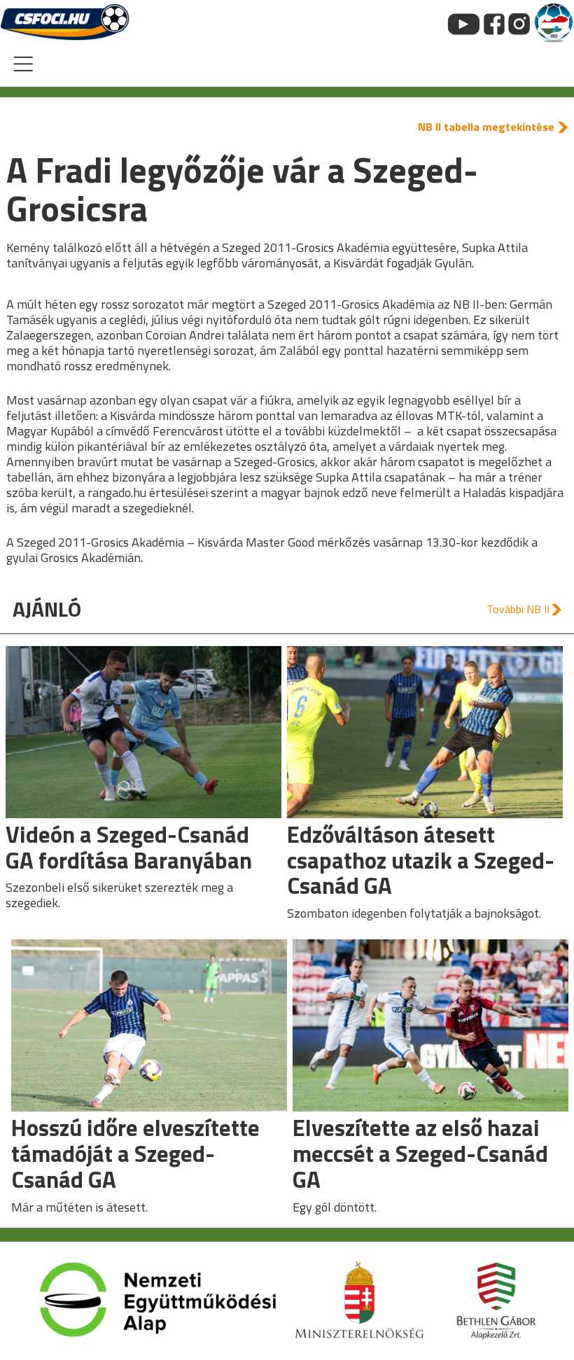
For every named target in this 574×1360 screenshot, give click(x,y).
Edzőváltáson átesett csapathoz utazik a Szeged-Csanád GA (420, 860)
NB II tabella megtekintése (486, 126)
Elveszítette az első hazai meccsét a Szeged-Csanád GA (420, 1153)
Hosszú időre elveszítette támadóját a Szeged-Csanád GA (135, 1153)
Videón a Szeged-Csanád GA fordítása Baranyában (129, 847)
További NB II (518, 609)
